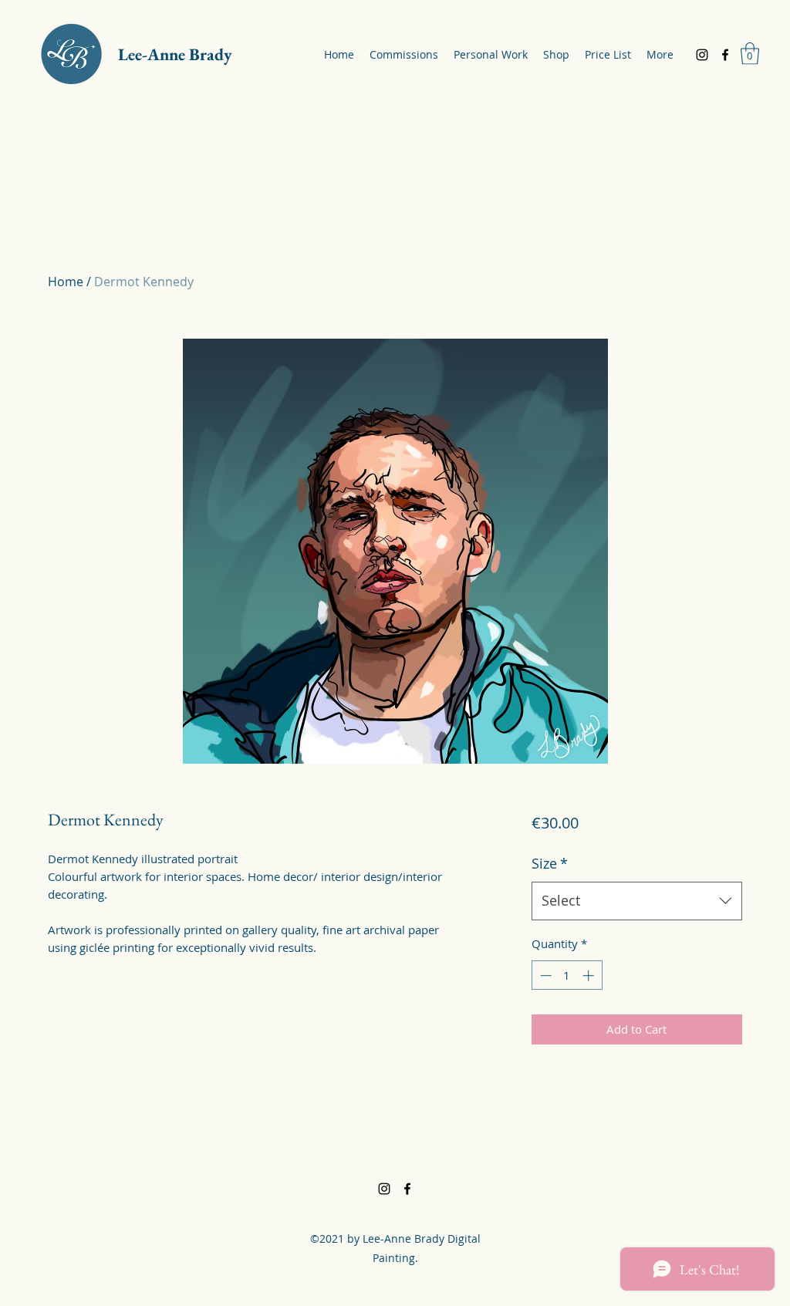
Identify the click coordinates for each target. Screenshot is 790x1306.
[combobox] (637, 901)
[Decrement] (544, 975)
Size (550, 863)
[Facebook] (725, 54)
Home (65, 281)
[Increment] (589, 975)
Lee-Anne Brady (175, 54)
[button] (750, 53)
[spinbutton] (566, 975)
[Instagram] (702, 54)
